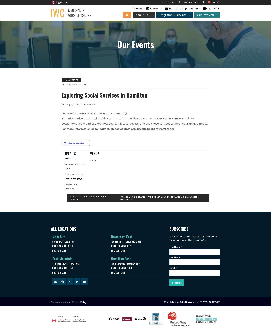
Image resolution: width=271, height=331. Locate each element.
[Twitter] (77, 281)
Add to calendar (76, 142)
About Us (142, 15)
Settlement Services (70, 186)
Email (173, 267)
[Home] (127, 15)
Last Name (174, 257)
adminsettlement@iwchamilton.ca (153, 129)
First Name (175, 246)
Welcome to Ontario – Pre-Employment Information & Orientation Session (159, 198)
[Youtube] (84, 281)
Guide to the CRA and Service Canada (88, 198)
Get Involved (205, 15)
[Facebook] (62, 281)
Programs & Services (172, 15)
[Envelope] (55, 281)
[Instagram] (70, 281)
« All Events (71, 80)
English (59, 2)
